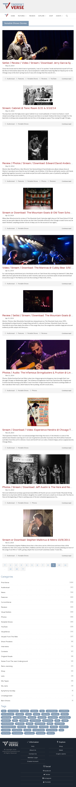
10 (59, 565)
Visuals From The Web (9, 637)
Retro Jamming (6, 666)
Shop (3, 671)
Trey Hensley (43, 727)
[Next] (23, 569)
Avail (61, 730)
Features (21, 16)
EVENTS (58, 16)
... (4, 569)
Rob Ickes (54, 727)
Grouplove (20, 714)
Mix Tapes (5, 681)
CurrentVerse (6, 602)
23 (17, 569)
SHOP (51, 16)
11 (65, 565)
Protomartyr (40, 733)
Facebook (47, 771)
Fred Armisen (32, 727)
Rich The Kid (5, 733)
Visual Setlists (6, 612)
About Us (33, 750)
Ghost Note (42, 717)
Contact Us (33, 754)
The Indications (17, 733)
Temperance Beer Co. (8, 727)
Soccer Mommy (64, 717)
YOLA (57, 720)
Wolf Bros (64, 714)
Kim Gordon (19, 723)
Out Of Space (59, 723)
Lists (2, 676)
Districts (36, 714)
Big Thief (29, 723)
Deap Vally (46, 714)
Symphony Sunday (8, 691)
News (3, 592)
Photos (43, 181)
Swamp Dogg (6, 717)
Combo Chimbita (39, 730)
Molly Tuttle (22, 727)
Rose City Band (13, 711)
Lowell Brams (64, 711)
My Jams (4, 686)
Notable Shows (32, 79)
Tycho (15, 720)
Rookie (28, 714)
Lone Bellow (5, 730)
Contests (4, 651)
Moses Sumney (47, 720)
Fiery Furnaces (40, 723)
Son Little (27, 730)
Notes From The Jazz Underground (14, 661)
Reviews (32, 16)
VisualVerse (5, 632)
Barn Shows (5, 701)
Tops (42, 711)
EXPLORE (41, 16)
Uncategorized (6, 696)
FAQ (32, 746)
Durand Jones (29, 733)
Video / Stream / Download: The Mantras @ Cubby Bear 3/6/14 (38, 267)
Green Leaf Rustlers (19, 717)
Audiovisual (11, 79)
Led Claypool (53, 717)
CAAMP (65, 720)
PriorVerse (5, 583)
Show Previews (6, 642)
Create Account (32, 761)
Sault (3, 711)
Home (13, 16)
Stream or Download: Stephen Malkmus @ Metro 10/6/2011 (36, 539)
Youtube (47, 782)
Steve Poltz (32, 717)
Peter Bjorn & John (7, 714)
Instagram (47, 778)
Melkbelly (34, 711)
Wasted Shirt (6, 720)
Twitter (47, 774)
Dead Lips (55, 714)
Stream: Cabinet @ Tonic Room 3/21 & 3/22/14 (29, 108)
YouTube (53, 79)
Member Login (33, 757)
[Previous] (5, 565)
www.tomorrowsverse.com (11, 751)
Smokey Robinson (7, 723)
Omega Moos (17, 730)
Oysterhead (23, 720)
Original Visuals (6, 656)
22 (10, 569)
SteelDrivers (63, 727)
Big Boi (50, 723)
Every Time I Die (51, 730)
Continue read (66, 79)
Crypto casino (61, 754)
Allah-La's (51, 733)
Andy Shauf (24, 711)
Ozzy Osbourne (35, 720)
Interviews (5, 647)
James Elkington (51, 711)
